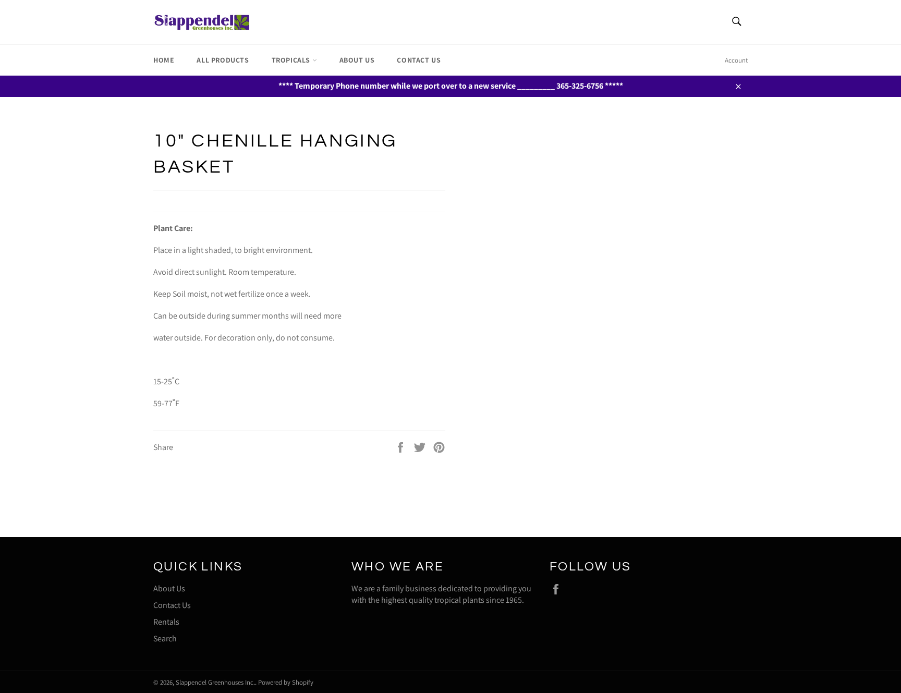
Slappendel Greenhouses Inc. (215, 682)
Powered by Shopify (285, 682)
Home (163, 60)
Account (736, 60)
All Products (223, 60)
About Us (357, 60)
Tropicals (292, 60)
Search (165, 638)
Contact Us (419, 60)
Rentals (166, 621)
